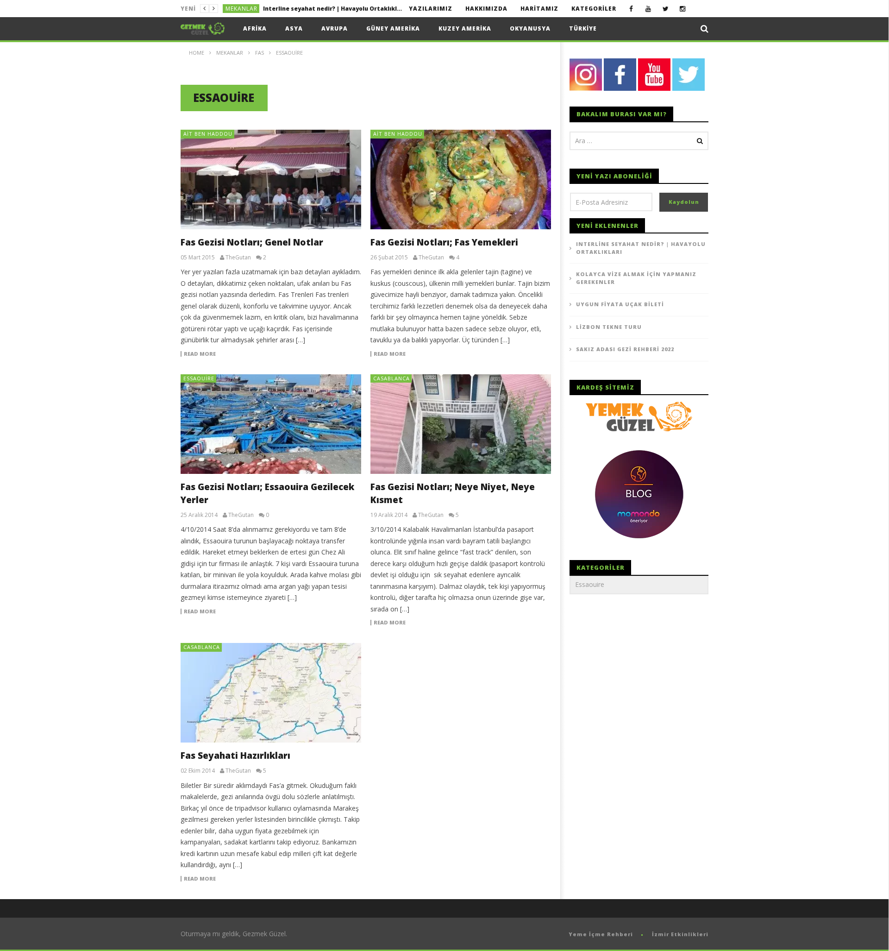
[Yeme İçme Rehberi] (639, 415)
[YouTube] (648, 8)
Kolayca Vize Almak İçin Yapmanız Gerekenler (330, 9)
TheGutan (238, 257)
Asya (294, 28)
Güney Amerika (393, 28)
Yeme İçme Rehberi (601, 934)
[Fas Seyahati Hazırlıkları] (271, 693)
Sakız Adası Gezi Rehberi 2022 (625, 349)
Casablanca (391, 378)
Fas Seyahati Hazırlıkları (235, 755)
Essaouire (198, 378)
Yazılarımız (430, 9)
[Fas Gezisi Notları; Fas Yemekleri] (460, 179)
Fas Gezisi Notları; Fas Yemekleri (444, 242)
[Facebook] (631, 8)
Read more (200, 354)
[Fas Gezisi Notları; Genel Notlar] (271, 179)
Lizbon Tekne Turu (609, 326)
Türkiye (583, 28)
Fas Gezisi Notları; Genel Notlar (252, 242)
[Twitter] (665, 8)
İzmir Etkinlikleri (680, 934)
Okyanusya (530, 28)
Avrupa (334, 28)
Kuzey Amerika (464, 28)
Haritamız (539, 9)
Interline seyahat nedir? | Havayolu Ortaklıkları (641, 247)
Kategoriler (593, 9)
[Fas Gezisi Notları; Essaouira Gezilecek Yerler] (271, 424)
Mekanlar (241, 9)
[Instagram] (682, 8)
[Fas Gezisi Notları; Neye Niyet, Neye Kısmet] (460, 424)
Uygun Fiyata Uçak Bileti (620, 304)
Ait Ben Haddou (207, 133)
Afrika (255, 28)
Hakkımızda (486, 9)
